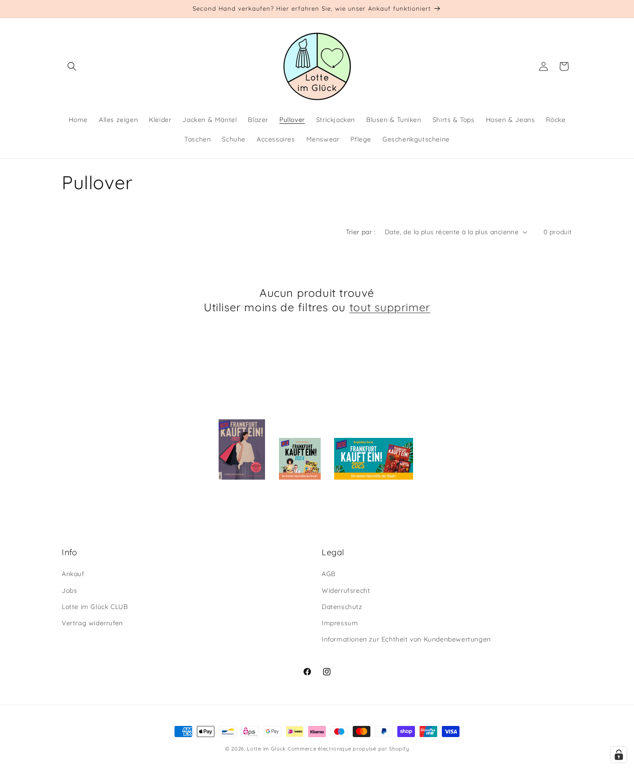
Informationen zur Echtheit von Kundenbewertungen (406, 639)
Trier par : (360, 232)
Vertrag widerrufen (92, 623)
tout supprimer (389, 307)
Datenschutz (342, 607)
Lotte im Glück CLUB (95, 607)
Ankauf (73, 574)
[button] (72, 66)
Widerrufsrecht (346, 590)
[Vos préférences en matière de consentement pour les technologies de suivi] (619, 755)
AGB (329, 574)
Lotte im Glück (266, 748)
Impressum (340, 623)
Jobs (69, 590)
